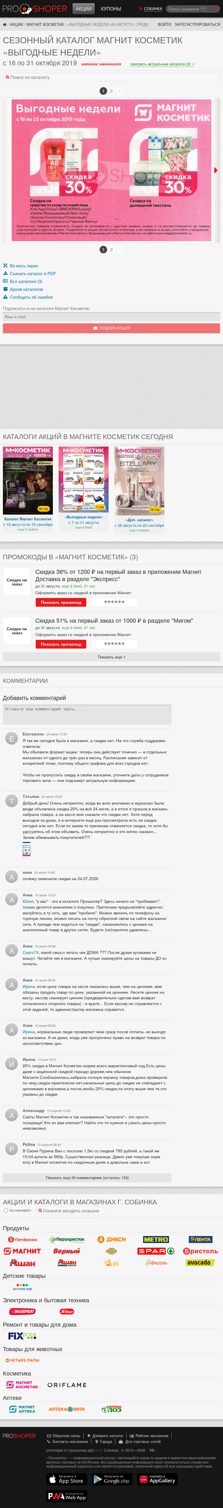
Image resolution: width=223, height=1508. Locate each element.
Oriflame (67, 1385)
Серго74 (31, 952)
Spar (156, 1251)
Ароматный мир (111, 1263)
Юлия (28, 901)
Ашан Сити (67, 1263)
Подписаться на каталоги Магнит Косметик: (46, 308)
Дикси (111, 1239)
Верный (67, 1251)
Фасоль (156, 1263)
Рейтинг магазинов (151, 1435)
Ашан (22, 1263)
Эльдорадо (22, 1311)
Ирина (29, 986)
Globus (111, 1251)
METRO (156, 1239)
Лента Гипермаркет (200, 1239)
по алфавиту (20, 1210)
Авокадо (200, 1263)
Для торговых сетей (142, 1441)
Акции (83, 8)
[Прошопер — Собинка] (4, 24)
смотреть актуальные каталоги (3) (161, 64)
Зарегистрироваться (197, 24)
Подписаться (114, 328)
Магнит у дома (22, 1251)
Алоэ (111, 1409)
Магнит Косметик (45, 24)
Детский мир (22, 1287)
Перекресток (67, 1239)
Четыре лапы (22, 1360)
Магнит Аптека (22, 1409)
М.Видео (67, 1311)
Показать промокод (61, 602)
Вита (67, 1409)
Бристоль (200, 1251)
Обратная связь (65, 1435)
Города (105, 1441)
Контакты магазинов (69, 1441)
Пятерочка (22, 1239)
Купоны (111, 8)
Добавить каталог (107, 1435)
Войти (164, 24)
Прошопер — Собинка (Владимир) (35, 8)
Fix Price (22, 1336)
